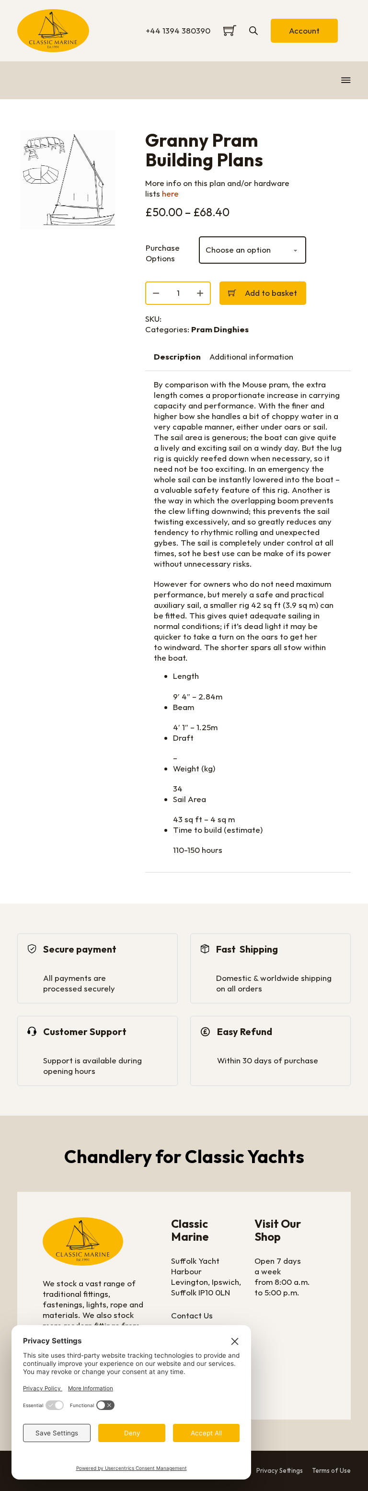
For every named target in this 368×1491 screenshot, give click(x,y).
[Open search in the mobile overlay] (253, 30)
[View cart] (229, 30)
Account (304, 30)
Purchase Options (163, 253)
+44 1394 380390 (178, 30)
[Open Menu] (346, 80)
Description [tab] (177, 356)
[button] (107, 143)
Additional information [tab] (251, 356)
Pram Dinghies (220, 329)
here (170, 193)
